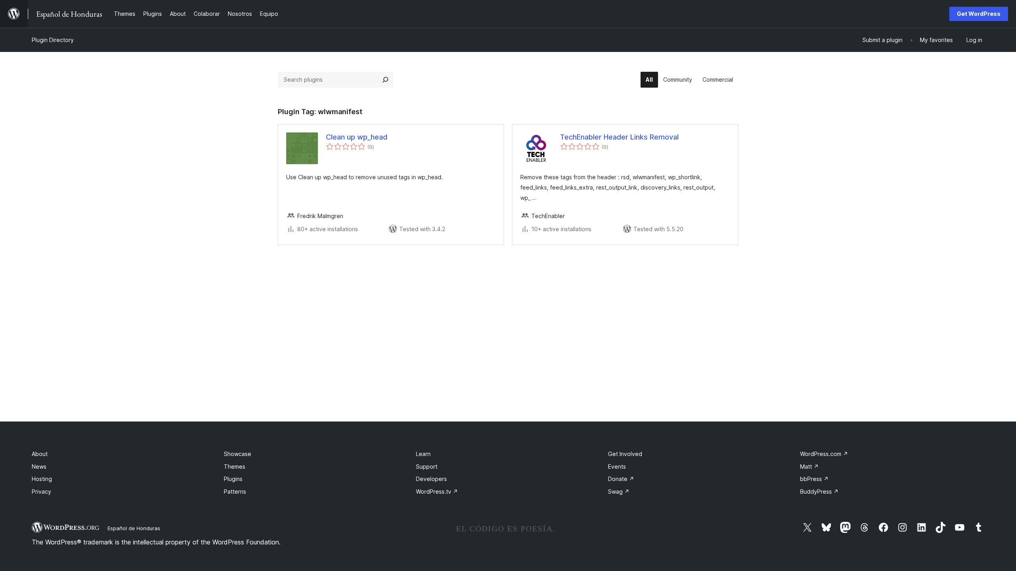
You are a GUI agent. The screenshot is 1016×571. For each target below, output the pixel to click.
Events (617, 466)
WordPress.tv (437, 491)
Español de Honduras (134, 528)
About (40, 453)
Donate (621, 478)
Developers (431, 478)
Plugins (233, 478)
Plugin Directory (53, 39)
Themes (234, 466)
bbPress (814, 478)
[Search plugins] (385, 80)
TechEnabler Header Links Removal (619, 137)
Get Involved (625, 453)
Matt (809, 466)
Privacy (41, 491)
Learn (423, 453)
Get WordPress (979, 13)
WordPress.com (824, 453)
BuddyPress (819, 491)
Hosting (42, 478)
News (39, 466)
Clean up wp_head (356, 137)
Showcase (237, 453)
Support (426, 466)
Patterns (235, 491)
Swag (618, 491)
